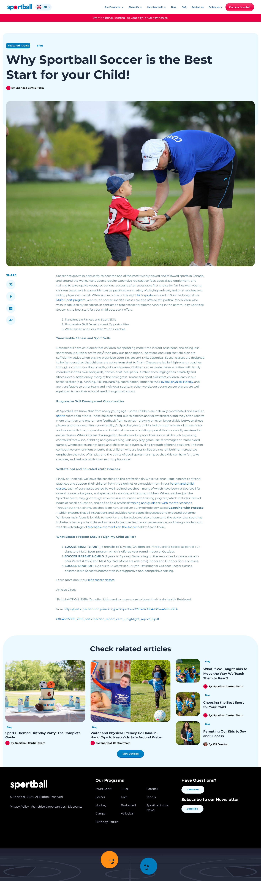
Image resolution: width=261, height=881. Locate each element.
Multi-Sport (104, 789)
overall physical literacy (177, 381)
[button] (122, 7)
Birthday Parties (107, 822)
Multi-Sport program (70, 300)
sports (60, 416)
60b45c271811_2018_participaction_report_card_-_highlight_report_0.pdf (107, 619)
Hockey (101, 805)
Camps (100, 813)
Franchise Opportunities (48, 806)
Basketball (128, 805)
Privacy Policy (19, 806)
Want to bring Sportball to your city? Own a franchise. (130, 18)
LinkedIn (10, 308)
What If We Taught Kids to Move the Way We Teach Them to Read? (225, 673)
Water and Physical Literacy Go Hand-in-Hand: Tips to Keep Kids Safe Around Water (127, 735)
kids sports (145, 295)
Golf (123, 797)
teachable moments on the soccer (112, 527)
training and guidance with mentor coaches (160, 503)
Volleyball (127, 813)
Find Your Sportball (239, 7)
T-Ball (125, 789)
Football (152, 789)
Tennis (151, 797)
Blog (40, 45)
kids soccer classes (101, 580)
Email (10, 320)
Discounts (75, 806)
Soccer (100, 797)
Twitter (10, 284)
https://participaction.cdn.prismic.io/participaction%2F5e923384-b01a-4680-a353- (121, 609)
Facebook (10, 296)
